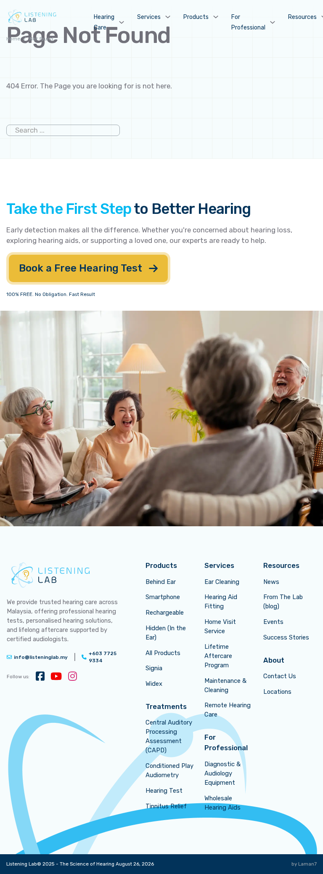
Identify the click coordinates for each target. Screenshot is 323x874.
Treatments (166, 706)
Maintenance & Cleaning (225, 685)
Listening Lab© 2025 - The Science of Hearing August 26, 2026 (80, 864)
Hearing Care (104, 22)
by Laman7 (304, 864)
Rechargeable (165, 612)
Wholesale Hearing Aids (222, 802)
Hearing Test (164, 790)
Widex (154, 683)
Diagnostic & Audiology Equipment (222, 773)
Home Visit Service (220, 626)
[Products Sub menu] (216, 17)
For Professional (248, 22)
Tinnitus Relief (166, 806)
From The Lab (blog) (283, 601)
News (271, 582)
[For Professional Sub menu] (272, 22)
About (273, 660)
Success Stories (286, 637)
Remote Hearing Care (227, 709)
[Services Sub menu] (168, 17)
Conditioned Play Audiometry (169, 770)
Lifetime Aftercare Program (218, 656)
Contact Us (279, 676)
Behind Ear (161, 582)
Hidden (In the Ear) (166, 632)
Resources (302, 17)
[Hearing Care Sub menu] (121, 22)
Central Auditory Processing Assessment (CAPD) (169, 736)
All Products (163, 653)
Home (13, 39)
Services (149, 17)
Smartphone (163, 597)
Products (196, 17)
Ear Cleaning (221, 582)
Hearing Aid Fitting (220, 601)
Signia (154, 668)
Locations (277, 691)
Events (273, 622)
